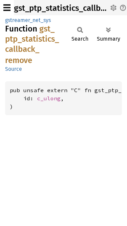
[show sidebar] (7, 7)
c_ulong (49, 98)
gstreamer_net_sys (28, 20)
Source (13, 69)
